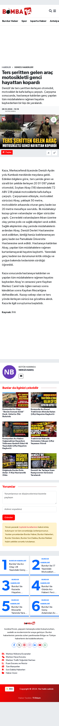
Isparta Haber (38, 21)
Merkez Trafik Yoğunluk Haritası (20, 660)
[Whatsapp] (45, 645)
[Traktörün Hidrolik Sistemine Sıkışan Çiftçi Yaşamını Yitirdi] (44, 429)
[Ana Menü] (54, 11)
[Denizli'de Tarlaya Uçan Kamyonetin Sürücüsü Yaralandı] (44, 461)
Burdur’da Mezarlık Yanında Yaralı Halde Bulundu (19, 610)
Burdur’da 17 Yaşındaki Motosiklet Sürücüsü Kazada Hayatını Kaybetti (48, 569)
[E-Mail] (21, 376)
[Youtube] (40, 645)
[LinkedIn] (34, 645)
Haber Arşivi (11, 673)
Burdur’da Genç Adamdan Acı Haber (49, 610)
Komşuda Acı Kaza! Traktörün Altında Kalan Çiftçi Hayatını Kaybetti (43, 411)
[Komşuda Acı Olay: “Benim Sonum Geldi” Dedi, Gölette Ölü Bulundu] (15, 400)
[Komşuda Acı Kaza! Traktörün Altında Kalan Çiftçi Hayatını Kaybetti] (44, 400)
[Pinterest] (24, 645)
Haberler (6, 67)
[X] (19, 645)
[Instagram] (29, 645)
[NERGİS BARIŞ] (9, 372)
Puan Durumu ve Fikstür (16, 663)
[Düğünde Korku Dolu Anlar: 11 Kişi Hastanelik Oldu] (15, 461)
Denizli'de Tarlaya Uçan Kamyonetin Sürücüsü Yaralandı (43, 472)
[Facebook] (14, 645)
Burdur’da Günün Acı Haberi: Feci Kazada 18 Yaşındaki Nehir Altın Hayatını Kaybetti (50, 589)
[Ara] (50, 11)
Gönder (8, 517)
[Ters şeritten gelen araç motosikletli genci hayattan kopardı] (29, 131)
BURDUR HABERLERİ (17, 561)
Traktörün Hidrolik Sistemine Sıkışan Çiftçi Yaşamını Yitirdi (42, 441)
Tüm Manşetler (13, 666)
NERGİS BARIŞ (26, 370)
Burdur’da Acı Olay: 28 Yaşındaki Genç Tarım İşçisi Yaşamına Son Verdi (17, 567)
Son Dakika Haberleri (15, 670)
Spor (24, 21)
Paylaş (8, 152)
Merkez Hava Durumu (16, 657)
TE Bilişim (36, 698)
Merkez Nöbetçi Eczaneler (18, 654)
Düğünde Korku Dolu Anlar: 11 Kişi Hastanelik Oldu (14, 472)
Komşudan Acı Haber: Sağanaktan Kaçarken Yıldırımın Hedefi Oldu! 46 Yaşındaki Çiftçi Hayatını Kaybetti (15, 443)
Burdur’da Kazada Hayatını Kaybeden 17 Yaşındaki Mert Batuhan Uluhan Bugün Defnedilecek (19, 589)
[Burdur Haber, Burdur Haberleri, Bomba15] (17, 11)
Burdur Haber (10, 21)
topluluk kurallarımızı (28, 527)
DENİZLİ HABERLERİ (23, 67)
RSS (11, 689)
